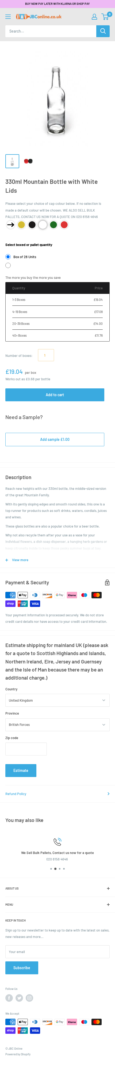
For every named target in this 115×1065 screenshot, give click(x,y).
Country (11, 689)
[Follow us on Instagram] (29, 998)
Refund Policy (15, 794)
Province (12, 713)
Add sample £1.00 (55, 439)
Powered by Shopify (17, 1054)
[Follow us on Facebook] (9, 998)
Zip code (11, 738)
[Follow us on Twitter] (19, 998)
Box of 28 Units (24, 257)
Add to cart (55, 394)
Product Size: (15, 237)
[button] (105, 16)
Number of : (19, 355)
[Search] (103, 31)
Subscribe (21, 967)
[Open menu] (8, 17)
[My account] (94, 17)
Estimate (20, 770)
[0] (105, 16)
